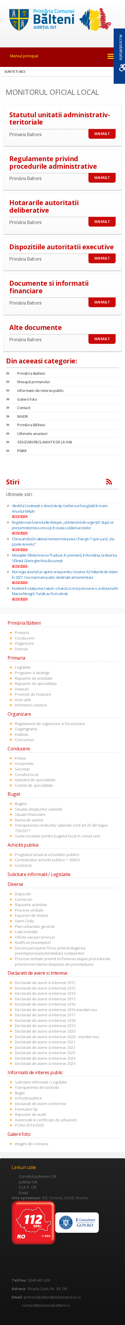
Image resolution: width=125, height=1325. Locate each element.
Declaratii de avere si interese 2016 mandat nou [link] (56, 1009)
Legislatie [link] (23, 667)
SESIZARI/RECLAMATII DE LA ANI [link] (44, 442)
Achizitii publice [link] (28, 1098)
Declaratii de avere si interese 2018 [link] (45, 1020)
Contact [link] (24, 407)
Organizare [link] (24, 643)
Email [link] (23, 1192)
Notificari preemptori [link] (33, 942)
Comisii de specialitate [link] (34, 785)
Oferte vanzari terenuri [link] (35, 937)
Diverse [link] (21, 648)
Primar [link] (20, 758)
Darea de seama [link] (29, 820)
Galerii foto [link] (27, 399)
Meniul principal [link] (24, 55)
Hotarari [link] (22, 689)
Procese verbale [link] (29, 910)
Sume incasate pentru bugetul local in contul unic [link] (58, 836)
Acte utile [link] (23, 699)
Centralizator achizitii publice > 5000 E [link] (47, 859)
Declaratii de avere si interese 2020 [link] (45, 1031)
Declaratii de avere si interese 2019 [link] (45, 1025)
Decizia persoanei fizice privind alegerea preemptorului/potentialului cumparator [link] (50, 950)
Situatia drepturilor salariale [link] (39, 809)
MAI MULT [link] (102, 133)
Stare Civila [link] (24, 920)
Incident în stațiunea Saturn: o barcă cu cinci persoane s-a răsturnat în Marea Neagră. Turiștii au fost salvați (65, 591)
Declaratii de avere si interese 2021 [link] (45, 1042)
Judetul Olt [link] (28, 1181)
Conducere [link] (25, 638)
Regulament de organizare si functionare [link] (50, 723)
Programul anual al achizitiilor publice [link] (47, 854)
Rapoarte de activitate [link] (34, 678)
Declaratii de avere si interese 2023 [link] (45, 1052)
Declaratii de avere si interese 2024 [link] (45, 1058)
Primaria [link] (22, 632)
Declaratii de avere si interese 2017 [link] (45, 1014)
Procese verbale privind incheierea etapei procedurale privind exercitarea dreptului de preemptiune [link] (62, 961)
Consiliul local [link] (26, 774)
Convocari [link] (23, 899)
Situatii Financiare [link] (30, 814)
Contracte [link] (23, 865)
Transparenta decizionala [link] (37, 1087)
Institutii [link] (21, 734)
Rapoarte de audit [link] (30, 1114)
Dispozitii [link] (23, 893)
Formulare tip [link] (26, 1109)
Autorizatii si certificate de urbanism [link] (46, 1119)
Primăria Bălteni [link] (31, 424)
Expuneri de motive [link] (31, 915)
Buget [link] (20, 1092)
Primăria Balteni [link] (31, 373)
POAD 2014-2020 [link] (29, 1125)
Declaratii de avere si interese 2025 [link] (45, 1063)
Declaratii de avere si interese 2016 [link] (45, 1004)
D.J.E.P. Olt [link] (27, 1187)
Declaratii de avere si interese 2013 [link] (45, 988)
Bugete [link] (21, 803)
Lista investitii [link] (26, 931)
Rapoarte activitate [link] (31, 904)
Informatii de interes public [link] (40, 390)
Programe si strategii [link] (32, 672)
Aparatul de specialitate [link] (35, 779)
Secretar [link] (22, 769)
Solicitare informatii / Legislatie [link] (41, 1082)
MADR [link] (22, 416)
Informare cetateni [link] (31, 705)
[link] (62, 20)
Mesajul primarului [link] (33, 381)
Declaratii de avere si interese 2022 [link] (45, 1047)
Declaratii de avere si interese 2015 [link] (45, 998)
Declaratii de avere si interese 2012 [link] (45, 982)
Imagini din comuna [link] (31, 1143)
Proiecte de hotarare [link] (33, 694)
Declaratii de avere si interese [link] (40, 1103)
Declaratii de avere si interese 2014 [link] (45, 993)
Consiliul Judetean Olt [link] (37, 1176)
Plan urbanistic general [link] (34, 926)
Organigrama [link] (26, 728)
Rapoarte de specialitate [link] (36, 683)
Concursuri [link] (24, 739)
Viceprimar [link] (24, 763)
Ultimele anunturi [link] (32, 433)
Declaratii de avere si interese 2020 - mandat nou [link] (57, 1036)
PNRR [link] (21, 450)
